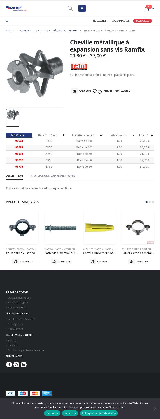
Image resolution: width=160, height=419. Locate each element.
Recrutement (15, 328)
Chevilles (88, 249)
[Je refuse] (155, 409)
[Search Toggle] (70, 8)
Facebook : (9, 364)
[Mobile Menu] (82, 8)
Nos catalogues (120, 21)
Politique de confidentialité (99, 413)
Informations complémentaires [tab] (52, 175)
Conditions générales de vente (26, 350)
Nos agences (100, 21)
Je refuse (70, 413)
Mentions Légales (18, 302)
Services (13, 340)
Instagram (16, 364)
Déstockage (142, 21)
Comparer (85, 91)
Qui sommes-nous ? (19, 297)
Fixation (21, 249)
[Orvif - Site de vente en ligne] (16, 8)
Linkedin (24, 364)
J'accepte (52, 413)
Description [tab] (14, 175)
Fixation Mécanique (37, 249)
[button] (146, 202)
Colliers (10, 249)
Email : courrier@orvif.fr (21, 319)
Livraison (13, 345)
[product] (22, 227)
